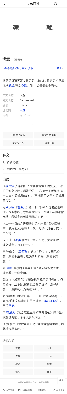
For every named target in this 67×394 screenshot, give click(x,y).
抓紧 (49, 363)
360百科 (33, 3)
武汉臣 (9, 207)
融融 (17, 363)
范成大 (10, 312)
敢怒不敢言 (51, 300)
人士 (49, 348)
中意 (22, 110)
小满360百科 (18, 135)
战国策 (9, 186)
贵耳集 (23, 251)
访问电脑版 (27, 390)
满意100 (49, 143)
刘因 (9, 268)
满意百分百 (18, 143)
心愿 (24, 85)
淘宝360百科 (49, 135)
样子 (49, 371)
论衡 (18, 240)
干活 (49, 356)
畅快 (17, 371)
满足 (11, 85)
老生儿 (21, 207)
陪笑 (11, 305)
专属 (17, 356)
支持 (17, 348)
